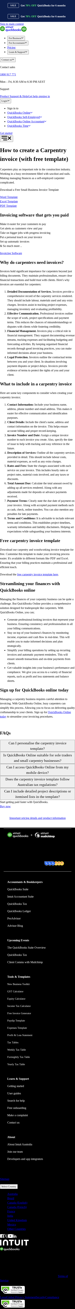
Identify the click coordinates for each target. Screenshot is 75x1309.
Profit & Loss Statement (19, 1035)
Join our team (15, 1151)
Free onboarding (16, 1107)
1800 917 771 (8, 74)
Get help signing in (39, 96)
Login (4, 100)
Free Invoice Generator (19, 1013)
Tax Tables (12, 1042)
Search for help (16, 1100)
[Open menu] (6, 138)
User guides (14, 1093)
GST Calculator (15, 991)
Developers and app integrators (25, 1158)
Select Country (8, 1186)
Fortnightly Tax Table (18, 1057)
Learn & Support (17, 52)
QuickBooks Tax (17, 903)
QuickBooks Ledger (19, 911)
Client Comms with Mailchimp (25, 962)
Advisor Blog (15, 925)
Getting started (15, 1086)
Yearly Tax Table (16, 1064)
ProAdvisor (14, 918)
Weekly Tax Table (16, 1049)
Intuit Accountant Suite (20, 896)
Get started (6, 133)
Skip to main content (12, 24)
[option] (41, 1194)
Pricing (11, 47)
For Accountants (17, 43)
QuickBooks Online (18, 112)
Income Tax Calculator (19, 1006)
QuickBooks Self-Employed (23, 117)
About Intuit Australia (19, 1144)
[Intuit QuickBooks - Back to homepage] (13, 30)
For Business (15, 38)
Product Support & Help (14, 96)
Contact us (6, 59)
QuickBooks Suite (17, 889)
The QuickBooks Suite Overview (26, 947)
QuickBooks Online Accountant (25, 121)
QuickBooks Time (17, 125)
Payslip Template (16, 1020)
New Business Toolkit (18, 984)
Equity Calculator (16, 998)
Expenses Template (17, 1028)
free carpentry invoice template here (37, 574)
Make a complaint (17, 1115)
